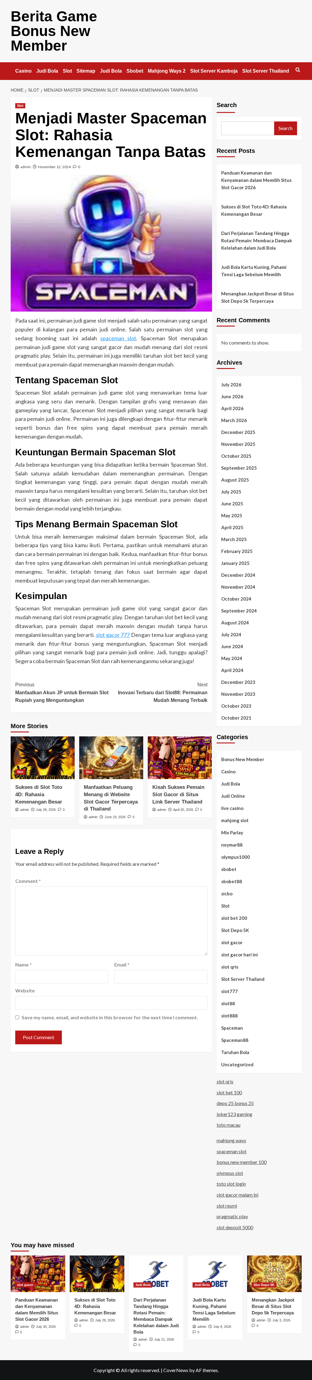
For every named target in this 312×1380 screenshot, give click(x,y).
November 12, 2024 (54, 166)
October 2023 (236, 706)
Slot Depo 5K (235, 930)
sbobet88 (231, 881)
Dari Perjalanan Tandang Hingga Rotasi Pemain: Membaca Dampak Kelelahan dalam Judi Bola (256, 240)
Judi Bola (47, 71)
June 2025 (232, 503)
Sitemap (85, 71)
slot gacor (232, 942)
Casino (23, 71)
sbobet (228, 869)
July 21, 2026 (164, 1339)
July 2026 (231, 384)
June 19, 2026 (115, 817)
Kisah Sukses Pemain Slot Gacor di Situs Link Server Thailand (178, 794)
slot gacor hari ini (239, 954)
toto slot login (231, 1184)
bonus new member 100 (242, 1162)
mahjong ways (231, 1140)
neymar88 (232, 844)
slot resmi (227, 1205)
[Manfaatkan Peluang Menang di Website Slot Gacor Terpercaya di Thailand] (111, 757)
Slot (67, 71)
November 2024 (238, 587)
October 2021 (236, 718)
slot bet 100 (229, 1092)
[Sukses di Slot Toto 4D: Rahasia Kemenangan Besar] (43, 757)
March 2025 (234, 539)
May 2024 (231, 658)
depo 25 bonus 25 (235, 1103)
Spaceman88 (234, 1040)
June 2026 (232, 396)
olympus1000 (235, 857)
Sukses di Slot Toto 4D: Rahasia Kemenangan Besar (38, 794)
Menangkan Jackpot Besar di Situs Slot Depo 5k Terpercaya (257, 297)
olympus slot (230, 1173)
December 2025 (238, 432)
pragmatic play (232, 1216)
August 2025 (235, 479)
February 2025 (237, 551)
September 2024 (239, 610)
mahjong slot (235, 820)
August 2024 (235, 622)
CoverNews (175, 1370)
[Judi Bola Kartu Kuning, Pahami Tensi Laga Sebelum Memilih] (215, 1273)
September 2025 (239, 468)
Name (23, 964)
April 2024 (232, 670)
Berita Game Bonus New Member (54, 31)
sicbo (226, 893)
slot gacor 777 (113, 634)
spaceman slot (118, 338)
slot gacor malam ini (237, 1195)
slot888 (229, 1015)
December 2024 (238, 575)
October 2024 (236, 598)
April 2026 (232, 408)
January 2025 (235, 563)
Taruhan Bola (235, 1052)
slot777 (229, 991)
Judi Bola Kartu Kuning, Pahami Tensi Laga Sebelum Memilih (253, 270)
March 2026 (234, 420)
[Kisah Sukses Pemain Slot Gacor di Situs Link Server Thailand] (180, 757)
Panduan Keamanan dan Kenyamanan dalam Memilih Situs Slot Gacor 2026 (256, 180)
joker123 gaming (234, 1114)
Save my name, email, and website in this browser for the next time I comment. (110, 1017)
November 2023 (238, 694)
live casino (232, 808)
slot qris (229, 967)
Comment (28, 881)
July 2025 (231, 491)
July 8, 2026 (222, 1326)
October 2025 (236, 456)
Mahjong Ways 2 (167, 71)
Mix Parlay (232, 832)
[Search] (298, 70)
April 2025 (232, 527)
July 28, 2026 (46, 809)
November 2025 (238, 444)
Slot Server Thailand (265, 71)
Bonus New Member (242, 759)
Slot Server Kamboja (214, 71)
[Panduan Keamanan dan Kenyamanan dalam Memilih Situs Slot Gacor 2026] (38, 1273)
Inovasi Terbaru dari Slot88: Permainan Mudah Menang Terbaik (162, 692)
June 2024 (232, 646)
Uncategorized (237, 1064)
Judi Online (233, 796)
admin (25, 166)
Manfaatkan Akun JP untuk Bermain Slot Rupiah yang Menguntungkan (61, 692)
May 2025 (231, 515)
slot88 (228, 1003)
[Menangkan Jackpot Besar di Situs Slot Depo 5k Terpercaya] (274, 1273)
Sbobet (134, 71)
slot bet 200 (234, 918)
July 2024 (231, 634)
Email (121, 964)
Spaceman (232, 1028)
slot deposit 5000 (235, 1227)
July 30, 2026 (46, 1326)
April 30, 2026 (183, 809)
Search (227, 105)
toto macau (228, 1125)
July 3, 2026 (281, 1320)
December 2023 (238, 682)
